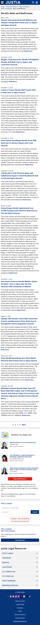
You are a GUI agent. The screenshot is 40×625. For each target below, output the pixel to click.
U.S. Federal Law (8, 571)
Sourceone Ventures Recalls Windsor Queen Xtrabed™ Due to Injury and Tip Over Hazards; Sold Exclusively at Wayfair (19, 284)
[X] (27, 596)
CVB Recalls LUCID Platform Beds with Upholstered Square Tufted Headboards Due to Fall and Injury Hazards (19, 175)
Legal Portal (20, 604)
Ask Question (20, 540)
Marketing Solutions (10, 585)
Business (5, 562)
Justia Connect (20, 601)
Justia (2, 6)
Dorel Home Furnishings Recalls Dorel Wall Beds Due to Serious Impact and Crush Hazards (18, 143)
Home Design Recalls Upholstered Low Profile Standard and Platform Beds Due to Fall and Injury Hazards (19, 210)
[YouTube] (13, 596)
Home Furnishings (6, 8)
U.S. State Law (8, 576)
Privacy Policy (20, 618)
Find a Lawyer (6, 503)
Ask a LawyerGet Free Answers (8, 530)
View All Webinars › (20, 479)
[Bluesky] (24, 596)
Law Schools (7, 567)
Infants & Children (24, 6)
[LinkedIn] (10, 596)
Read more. (28, 51)
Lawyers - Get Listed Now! (20, 518)
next (24, 425)
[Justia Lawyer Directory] (29, 596)
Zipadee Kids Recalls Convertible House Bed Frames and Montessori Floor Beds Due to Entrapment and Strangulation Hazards (19, 321)
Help (20, 611)
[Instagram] (19, 596)
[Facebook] (16, 596)
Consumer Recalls (11, 6)
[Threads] (21, 596)
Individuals (6, 558)
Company (20, 608)
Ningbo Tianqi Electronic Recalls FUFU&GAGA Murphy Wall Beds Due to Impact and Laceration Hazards (20, 62)
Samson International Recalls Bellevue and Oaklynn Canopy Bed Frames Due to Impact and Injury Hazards (19, 22)
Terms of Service (20, 614)
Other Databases (9, 581)
